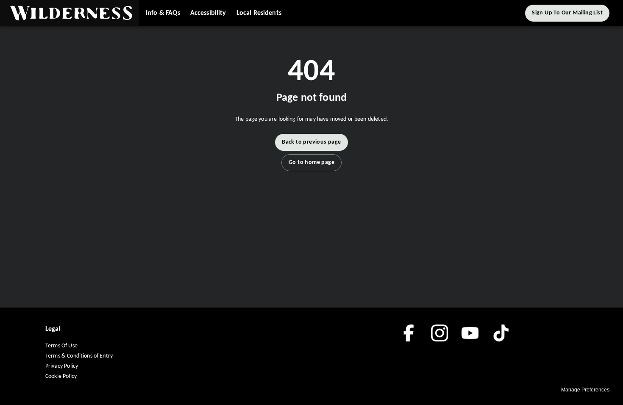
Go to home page (311, 162)
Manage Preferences (585, 390)
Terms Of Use (61, 346)
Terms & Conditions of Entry (79, 356)
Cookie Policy (61, 376)
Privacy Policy (61, 366)
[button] (69, 13)
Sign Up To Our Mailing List (567, 13)
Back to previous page (311, 142)
